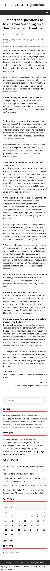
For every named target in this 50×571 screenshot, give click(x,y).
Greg (21, 33)
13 (38, 521)
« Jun (5, 540)
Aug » (10, 540)
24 (19, 530)
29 (6, 534)
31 (19, 534)
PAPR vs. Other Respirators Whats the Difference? (24, 485)
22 (6, 530)
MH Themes (40, 562)
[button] (46, 12)
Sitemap (11, 569)
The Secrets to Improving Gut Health (18, 474)
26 (31, 530)
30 (12, 534)
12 (31, 521)
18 (25, 525)
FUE (4, 224)
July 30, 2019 (10, 33)
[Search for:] (25, 401)
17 (19, 525)
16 (12, 525)
